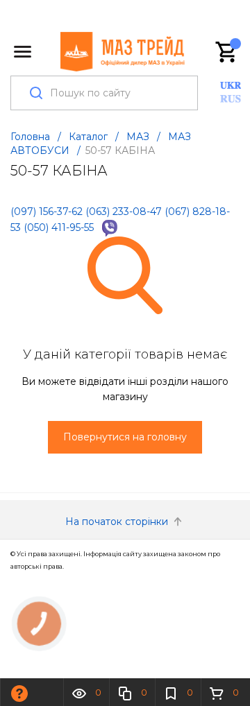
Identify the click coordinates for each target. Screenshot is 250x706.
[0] (227, 52)
